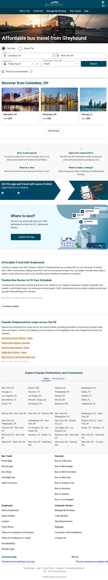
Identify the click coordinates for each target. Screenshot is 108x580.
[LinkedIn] (74, 561)
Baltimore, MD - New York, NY (67, 436)
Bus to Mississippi (64, 466)
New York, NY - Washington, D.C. (62, 415)
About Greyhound (10, 510)
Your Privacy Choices (57, 571)
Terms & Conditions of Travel (16, 538)
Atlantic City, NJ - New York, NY (91, 422)
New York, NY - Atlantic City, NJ (65, 422)
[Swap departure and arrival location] (54, 55)
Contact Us (60, 538)
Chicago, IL (7, 392)
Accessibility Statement (74, 568)
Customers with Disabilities (68, 532)
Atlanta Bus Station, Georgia (16, 343)
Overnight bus (8, 477)
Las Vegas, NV (34, 396)
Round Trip (29, 48)
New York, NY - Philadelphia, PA (9, 422)
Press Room (7, 527)
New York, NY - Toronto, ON (92, 443)
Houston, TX (34, 392)
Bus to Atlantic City (64, 483)
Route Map (7, 461)
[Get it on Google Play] (11, 561)
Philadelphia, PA (62, 392)
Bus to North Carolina (65, 472)
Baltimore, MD (61, 403)
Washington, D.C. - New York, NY (92, 415)
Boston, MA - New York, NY (14, 413)
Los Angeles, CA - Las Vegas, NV (38, 429)
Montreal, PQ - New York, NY (13, 436)
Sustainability (8, 543)
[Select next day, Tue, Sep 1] (37, 63)
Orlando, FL (86, 396)
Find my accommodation (17, 71)
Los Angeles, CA (9, 396)
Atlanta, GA (60, 388)
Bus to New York (63, 477)
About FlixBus (8, 516)
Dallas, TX (86, 392)
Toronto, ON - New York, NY (13, 429)
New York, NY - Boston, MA (40, 413)
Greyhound (7, 505)
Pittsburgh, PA (35, 403)
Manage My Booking (65, 510)
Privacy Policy (48, 568)
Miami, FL (85, 400)
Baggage (59, 527)
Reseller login (8, 549)
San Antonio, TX (9, 400)
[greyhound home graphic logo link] (54, 4)
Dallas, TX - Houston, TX (92, 427)
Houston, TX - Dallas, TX (39, 435)
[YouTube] (73, 561)
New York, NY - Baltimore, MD (40, 443)
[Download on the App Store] (27, 561)
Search (93, 64)
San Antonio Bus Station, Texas (17, 338)
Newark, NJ (60, 396)
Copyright (59, 568)
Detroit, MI (60, 400)
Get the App (7, 466)
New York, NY (8, 388)
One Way (11, 48)
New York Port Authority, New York (18, 357)
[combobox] (30, 55)
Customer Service (64, 505)
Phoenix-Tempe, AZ (37, 400)
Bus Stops (7, 472)
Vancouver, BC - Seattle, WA (66, 443)
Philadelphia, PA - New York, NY (38, 422)
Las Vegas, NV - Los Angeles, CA (64, 429)
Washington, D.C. (89, 388)
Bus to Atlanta (62, 494)
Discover (59, 456)
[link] (54, 227)
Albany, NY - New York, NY (13, 442)
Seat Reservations (64, 521)
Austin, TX (6, 403)
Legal (38, 568)
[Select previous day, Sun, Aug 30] (33, 63)
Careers (5, 521)
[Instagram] (72, 561)
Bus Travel (7, 456)
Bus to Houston (62, 488)
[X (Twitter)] (75, 561)
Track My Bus (61, 516)
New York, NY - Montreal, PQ (92, 436)
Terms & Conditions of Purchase (17, 532)
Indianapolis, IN (88, 403)
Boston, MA (33, 388)
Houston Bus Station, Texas (15, 347)
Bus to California (63, 461)
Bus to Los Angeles (64, 499)
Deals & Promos (9, 483)
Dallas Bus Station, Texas (14, 352)
